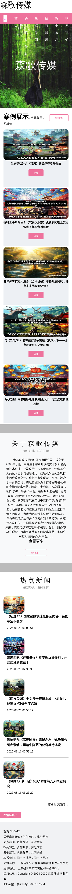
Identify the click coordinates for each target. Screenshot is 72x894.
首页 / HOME (11, 831)
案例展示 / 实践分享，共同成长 (22, 852)
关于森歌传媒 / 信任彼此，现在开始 (25, 836)
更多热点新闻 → (58, 804)
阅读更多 (59, 118)
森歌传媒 (15, 4)
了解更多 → (36, 553)
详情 (36, 173)
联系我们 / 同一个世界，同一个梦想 (25, 857)
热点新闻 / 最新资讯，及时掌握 (22, 841)
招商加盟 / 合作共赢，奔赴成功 (22, 847)
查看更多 (36, 541)
